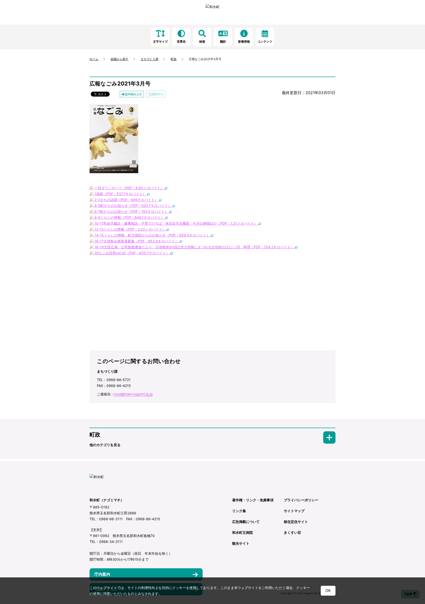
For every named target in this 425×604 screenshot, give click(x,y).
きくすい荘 (292, 532)
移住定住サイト (296, 522)
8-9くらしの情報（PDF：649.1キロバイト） (129, 217)
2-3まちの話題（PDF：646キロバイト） (126, 200)
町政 (174, 59)
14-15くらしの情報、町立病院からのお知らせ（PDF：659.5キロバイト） (152, 235)
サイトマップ (294, 511)
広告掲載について (246, 522)
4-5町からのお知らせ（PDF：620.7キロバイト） (132, 205)
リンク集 (239, 511)
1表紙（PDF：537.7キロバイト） (120, 194)
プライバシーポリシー (301, 500)
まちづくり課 (149, 59)
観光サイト (240, 543)
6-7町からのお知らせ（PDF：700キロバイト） (131, 211)
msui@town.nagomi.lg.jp (133, 394)
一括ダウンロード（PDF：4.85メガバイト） (129, 188)
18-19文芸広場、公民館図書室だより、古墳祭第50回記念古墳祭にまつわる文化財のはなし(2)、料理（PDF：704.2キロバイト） (194, 247)
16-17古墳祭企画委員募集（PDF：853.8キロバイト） (136, 241)
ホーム (94, 59)
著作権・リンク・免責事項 (252, 500)
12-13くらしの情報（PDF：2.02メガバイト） (130, 229)
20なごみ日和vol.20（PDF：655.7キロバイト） (131, 253)
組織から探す (119, 59)
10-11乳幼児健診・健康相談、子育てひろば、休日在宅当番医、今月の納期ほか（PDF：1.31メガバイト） (175, 223)
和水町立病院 (242, 532)
